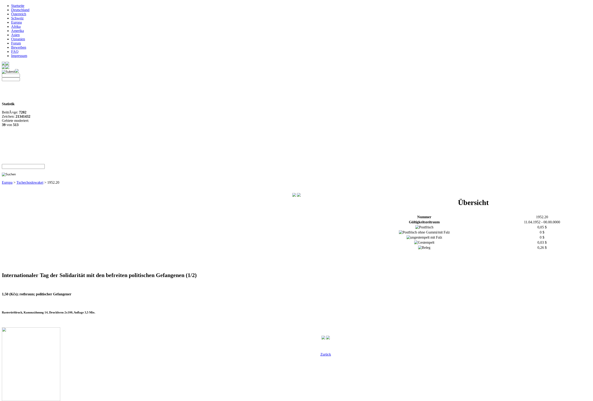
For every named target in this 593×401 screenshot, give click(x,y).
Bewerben (18, 47)
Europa (16, 22)
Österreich (18, 14)
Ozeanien (18, 39)
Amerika (17, 31)
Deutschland (20, 10)
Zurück (325, 354)
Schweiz (17, 18)
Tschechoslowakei (29, 182)
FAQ (15, 52)
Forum (16, 43)
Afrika (16, 26)
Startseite (17, 6)
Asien (15, 35)
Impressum (19, 56)
